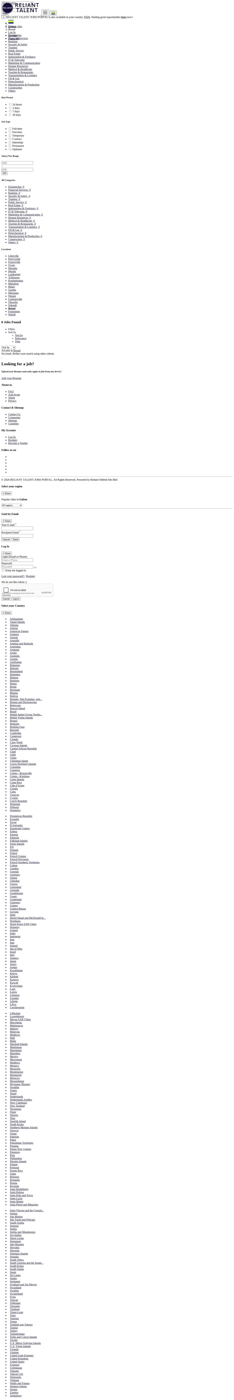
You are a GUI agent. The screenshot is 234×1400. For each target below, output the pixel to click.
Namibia (14, 1087)
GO (4, 173)
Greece (14, 884)
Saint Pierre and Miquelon (24, 1204)
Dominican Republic (21, 816)
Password (6, 563)
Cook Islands (17, 779)
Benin (13, 686)
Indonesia (15, 936)
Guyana (14, 911)
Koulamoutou (15, 280)
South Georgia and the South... (26, 1262)
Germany (15, 874)
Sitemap (12, 420)
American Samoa (19, 631)
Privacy (12, 400)
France (13, 853)
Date (17, 341)
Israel (13, 951)
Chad (13, 751)
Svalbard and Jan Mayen (23, 1284)
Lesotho (14, 998)
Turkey (14, 1330)
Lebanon (15, 995)
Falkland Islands (19, 840)
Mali (12, 1037)
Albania (14, 625)
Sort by (19, 335)
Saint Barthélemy (19, 1189)
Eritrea (13, 831)
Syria (13, 1296)
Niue (12, 1118)
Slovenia (14, 1250)
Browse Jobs (15, 26)
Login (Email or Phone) (14, 556)
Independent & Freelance (21, 56)
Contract (17, 139)
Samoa (13, 1213)
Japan (13, 961)
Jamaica (14, 958)
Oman (13, 1133)
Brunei (13, 720)
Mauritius (15, 1053)
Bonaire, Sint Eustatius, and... (26, 699)
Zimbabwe (16, 1395)
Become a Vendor (18, 443)
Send (15, 539)
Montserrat (16, 1075)
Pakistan (14, 1136)
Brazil (13, 711)
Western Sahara (18, 1386)
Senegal (14, 1225)
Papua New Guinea (20, 1149)
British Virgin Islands (21, 717)
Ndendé (12, 305)
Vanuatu (14, 1370)
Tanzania (15, 1306)
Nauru (13, 1090)
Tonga (13, 1321)
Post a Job (13, 38)
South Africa (17, 1259)
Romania (15, 1179)
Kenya (13, 973)
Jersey (13, 964)
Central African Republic (23, 748)
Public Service (16, 50)
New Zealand (17, 1105)
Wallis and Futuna (19, 1383)
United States (17, 1361)
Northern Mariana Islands (24, 1127)
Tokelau (14, 1318)
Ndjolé (12, 314)
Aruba (13, 652)
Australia (15, 655)
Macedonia (16, 1022)
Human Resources (18, 66)
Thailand (15, 1309)
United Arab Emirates (21, 1355)
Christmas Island (19, 760)
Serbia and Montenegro (22, 1232)
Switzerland (16, 1293)
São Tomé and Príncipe (22, 1219)
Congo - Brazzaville (21, 773)
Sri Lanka (15, 1275)
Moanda (12, 268)
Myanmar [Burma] (20, 1084)
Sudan (13, 1278)
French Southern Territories (25, 862)
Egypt (13, 822)
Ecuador (14, 819)
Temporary (18, 135)
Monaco (14, 1065)
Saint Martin (16, 1201)
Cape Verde (16, 742)
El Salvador (16, 825)
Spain (13, 1272)
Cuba (13, 791)
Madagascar (16, 1025)
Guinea (14, 905)
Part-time (17, 132)
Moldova (15, 1062)
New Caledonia (18, 1102)
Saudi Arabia (17, 1222)
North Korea (17, 1124)
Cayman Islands (18, 745)
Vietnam (14, 1380)
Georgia (14, 871)
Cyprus (14, 797)
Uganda (14, 1349)
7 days (16, 111)
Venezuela (15, 1377)
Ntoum (12, 296)
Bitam (11, 286)
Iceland (14, 930)
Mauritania (16, 1050)
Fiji (12, 846)
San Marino (16, 1216)
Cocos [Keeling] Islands (23, 763)
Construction (15, 87)
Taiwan (14, 1299)
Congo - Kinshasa (19, 776)
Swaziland (15, 1287)
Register (12, 35)
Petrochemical (15, 81)
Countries (13, 423)
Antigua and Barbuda (21, 643)
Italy (12, 955)
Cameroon (15, 736)
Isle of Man (16, 948)
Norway (14, 1130)
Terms (11, 397)
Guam (13, 896)
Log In (12, 32)
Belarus (14, 677)
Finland (14, 850)
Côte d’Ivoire (17, 785)
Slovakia (14, 1247)
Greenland (15, 887)
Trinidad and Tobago (21, 1324)
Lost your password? (13, 576)
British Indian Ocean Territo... (26, 714)
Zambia (14, 1392)
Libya (13, 1004)
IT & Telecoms (16, 59)
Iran (12, 939)
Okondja (13, 302)
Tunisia (14, 1327)
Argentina (15, 646)
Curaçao (14, 794)
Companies (14, 417)
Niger (13, 1112)
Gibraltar (15, 880)
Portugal (14, 1167)
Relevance (20, 338)
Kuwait (14, 982)
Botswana (15, 705)
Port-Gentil (14, 259)
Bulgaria (14, 723)
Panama (14, 1146)
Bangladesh (16, 671)
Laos (12, 988)
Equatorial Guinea (20, 828)
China (13, 757)
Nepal (13, 1093)
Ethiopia (14, 837)
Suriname (15, 1281)
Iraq (12, 942)
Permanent (18, 145)
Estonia (14, 834)
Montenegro (16, 1071)
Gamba (12, 289)
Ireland (13, 945)
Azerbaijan (16, 662)
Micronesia (16, 1059)
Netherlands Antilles (21, 1099)
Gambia (14, 868)
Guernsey (15, 902)
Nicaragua (15, 1108)
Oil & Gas (13, 78)
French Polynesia (19, 859)
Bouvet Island (17, 708)
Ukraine (14, 1352)
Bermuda (15, 689)
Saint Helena (17, 1192)
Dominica (15, 810)
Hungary (15, 927)
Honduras (15, 921)
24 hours (17, 104)
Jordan (13, 967)
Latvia (13, 992)
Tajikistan (15, 1303)
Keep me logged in (15, 570)
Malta (13, 1041)
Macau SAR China (20, 1019)
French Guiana (18, 856)
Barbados (15, 674)
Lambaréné (14, 274)
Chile (13, 754)
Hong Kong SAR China (23, 924)
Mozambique (17, 1081)
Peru (12, 1155)
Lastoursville (15, 299)
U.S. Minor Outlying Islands (25, 1343)
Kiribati (14, 976)
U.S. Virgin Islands (20, 1346)
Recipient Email (11, 532)
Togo (13, 1315)
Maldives (15, 1034)
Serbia (13, 1229)
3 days (16, 107)
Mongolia (15, 1068)
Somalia (14, 1256)
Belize (13, 683)
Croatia (14, 788)
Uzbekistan (16, 1367)
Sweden (14, 1290)
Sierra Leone (17, 1238)
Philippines (16, 1158)
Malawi (14, 1028)
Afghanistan (16, 618)
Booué (12, 308)
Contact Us (14, 414)
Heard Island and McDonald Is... (27, 917)
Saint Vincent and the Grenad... (27, 1210)
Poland (13, 1164)
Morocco (15, 1078)
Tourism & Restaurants (20, 72)
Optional (17, 149)
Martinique (16, 1047)
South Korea (17, 1266)
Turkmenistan (17, 1333)
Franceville (14, 262)
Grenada (14, 890)
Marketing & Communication (24, 63)
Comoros (15, 770)
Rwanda (14, 1186)
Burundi (14, 730)
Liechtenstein (17, 1007)
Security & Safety (17, 44)
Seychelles (15, 1235)
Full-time (17, 128)
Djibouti (14, 807)
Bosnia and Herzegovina (23, 702)
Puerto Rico (16, 1170)
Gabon (13, 865)
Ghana (13, 877)
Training (12, 47)
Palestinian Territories (21, 1142)
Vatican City (16, 1374)
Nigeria (14, 1115)
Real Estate (14, 53)
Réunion (14, 1176)
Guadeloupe (16, 893)
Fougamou (14, 311)
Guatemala (16, 899)
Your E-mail (8, 524)
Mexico (14, 1056)
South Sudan (17, 1269)
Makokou (13, 283)
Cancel (6, 539)
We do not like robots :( (14, 582)
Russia (13, 1183)
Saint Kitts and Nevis (21, 1195)
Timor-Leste (16, 1312)
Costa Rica (16, 782)
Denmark (15, 804)
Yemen (13, 1389)
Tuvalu (13, 1340)
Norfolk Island (18, 1121)
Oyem (11, 265)
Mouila (12, 271)
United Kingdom (19, 1358)
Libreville (13, 255)
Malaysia (15, 1031)
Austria (14, 659)
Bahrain (14, 668)
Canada (14, 739)
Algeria (14, 628)
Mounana (13, 292)
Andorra (14, 634)
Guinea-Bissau (18, 908)
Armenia (14, 649)
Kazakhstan (16, 970)
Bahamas (15, 665)
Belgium (14, 680)
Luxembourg (17, 1016)
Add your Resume (11, 378)
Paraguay (15, 1152)
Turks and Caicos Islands (23, 1337)
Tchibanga (14, 277)
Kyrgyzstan (16, 985)
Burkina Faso (17, 726)
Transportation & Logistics (22, 75)
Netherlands (16, 1096)
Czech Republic (18, 801)
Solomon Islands (19, 1253)
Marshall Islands (19, 1044)
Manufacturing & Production (23, 84)
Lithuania (15, 1013)
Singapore (15, 1241)
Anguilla (14, 640)
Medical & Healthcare (20, 69)
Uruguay (15, 1364)
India (12, 933)
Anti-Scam (14, 394)
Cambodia (15, 733)
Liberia (14, 1001)
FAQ (11, 391)
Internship (17, 142)
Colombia (15, 767)
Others (11, 90)
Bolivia (14, 696)
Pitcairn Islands (18, 1161)
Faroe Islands (17, 843)
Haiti (12, 914)
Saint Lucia (16, 1198)
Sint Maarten (17, 1244)
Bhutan (14, 693)
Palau (13, 1139)
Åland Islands (17, 622)
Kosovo (14, 979)
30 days (17, 114)
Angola (14, 637)
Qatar (13, 1173)
